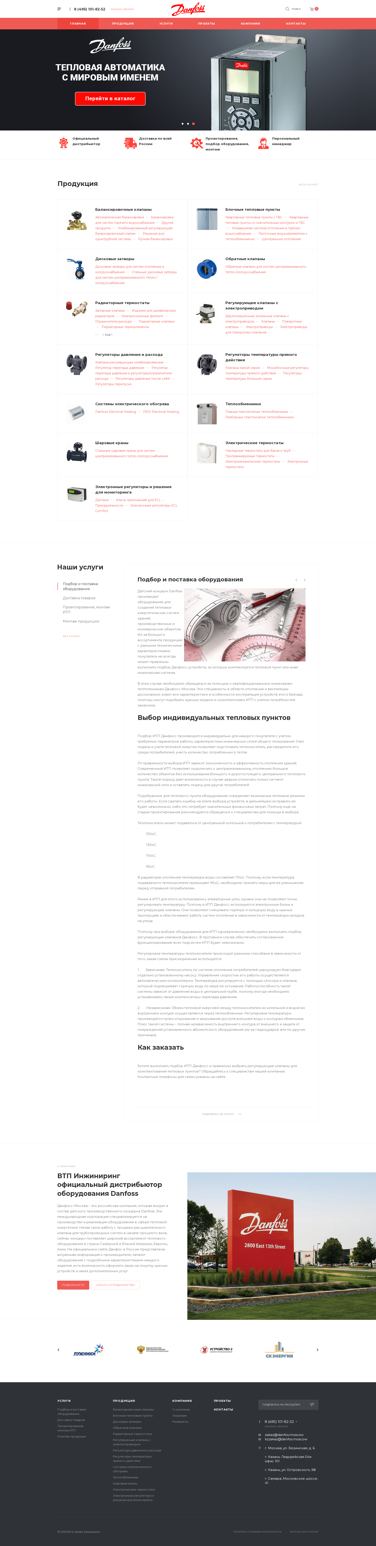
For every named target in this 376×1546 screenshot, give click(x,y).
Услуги (64, 1400)
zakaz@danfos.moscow (284, 1435)
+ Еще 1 (107, 334)
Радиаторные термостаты (122, 303)
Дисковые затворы (114, 259)
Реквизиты (180, 1421)
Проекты (222, 1400)
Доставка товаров (71, 1420)
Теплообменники (243, 404)
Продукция (124, 1400)
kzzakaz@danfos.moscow (286, 1439)
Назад (58, 1349)
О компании (181, 1409)
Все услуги (71, 636)
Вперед (317, 1349)
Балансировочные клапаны (123, 209)
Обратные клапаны (245, 259)
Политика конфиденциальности (257, 1531)
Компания (182, 1400)
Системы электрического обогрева (132, 404)
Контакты (223, 1409)
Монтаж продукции (71, 1436)
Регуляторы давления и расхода (129, 354)
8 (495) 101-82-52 (89, 9)
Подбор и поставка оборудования (190, 579)
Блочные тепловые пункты (252, 209)
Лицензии (179, 1415)
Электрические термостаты (254, 443)
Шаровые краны (111, 443)
